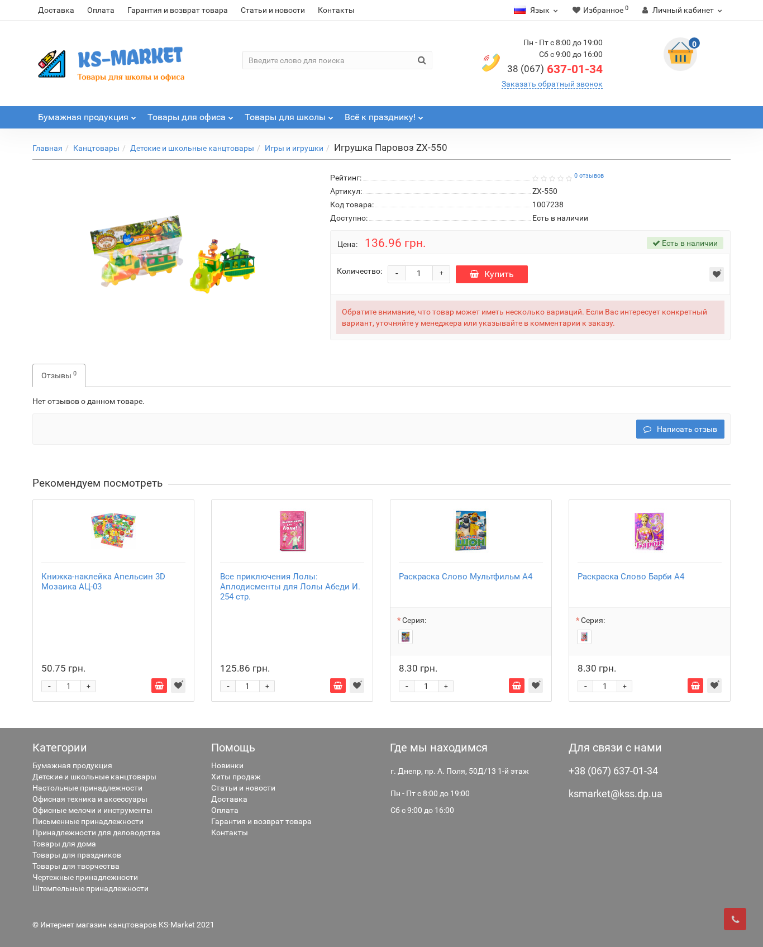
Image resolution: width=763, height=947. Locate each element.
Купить (499, 274)
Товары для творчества (76, 866)
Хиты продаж (236, 776)
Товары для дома (64, 843)
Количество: (359, 271)
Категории (59, 747)
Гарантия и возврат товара (177, 10)
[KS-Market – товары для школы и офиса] (113, 63)
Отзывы (59, 375)
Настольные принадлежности (87, 787)
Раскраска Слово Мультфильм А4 (465, 577)
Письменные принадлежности (88, 821)
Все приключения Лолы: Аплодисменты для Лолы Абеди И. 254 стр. (290, 587)
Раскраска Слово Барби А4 (631, 577)
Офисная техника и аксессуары (89, 798)
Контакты (336, 10)
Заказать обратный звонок (552, 83)
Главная (47, 148)
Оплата (101, 10)
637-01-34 (555, 69)
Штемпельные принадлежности (90, 888)
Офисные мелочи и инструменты (92, 810)
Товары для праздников (76, 854)
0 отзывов (589, 175)
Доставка (56, 10)
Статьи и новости (273, 10)
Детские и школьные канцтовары (192, 148)
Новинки (227, 765)
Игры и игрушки (294, 148)
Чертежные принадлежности (85, 877)
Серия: (414, 620)
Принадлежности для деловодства (96, 832)
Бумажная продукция (72, 765)
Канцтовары (96, 148)
